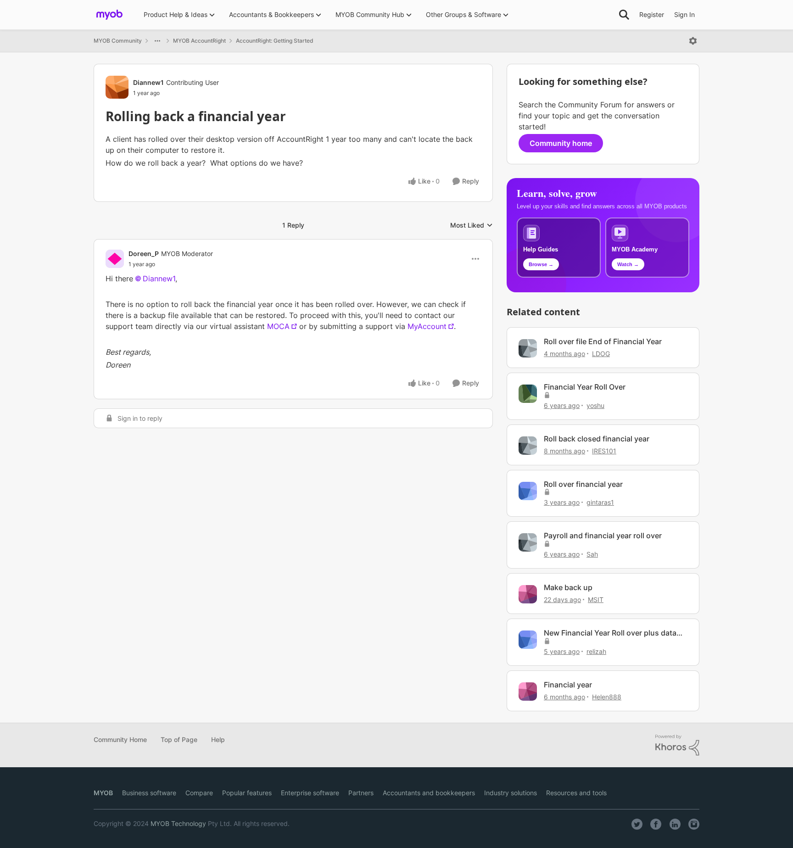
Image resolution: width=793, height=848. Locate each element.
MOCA (278, 326)
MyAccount (427, 326)
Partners (361, 793)
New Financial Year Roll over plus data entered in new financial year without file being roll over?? (615, 633)
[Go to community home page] (109, 14)
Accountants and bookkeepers (429, 793)
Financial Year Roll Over (584, 386)
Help (218, 739)
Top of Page (179, 739)
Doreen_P (143, 253)
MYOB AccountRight (199, 40)
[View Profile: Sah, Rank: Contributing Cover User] (528, 542)
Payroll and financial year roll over (603, 535)
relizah (596, 651)
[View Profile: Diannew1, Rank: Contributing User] (117, 87)
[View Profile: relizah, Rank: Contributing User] (528, 639)
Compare (199, 793)
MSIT (595, 599)
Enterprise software (310, 793)
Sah (592, 554)
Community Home (120, 739)
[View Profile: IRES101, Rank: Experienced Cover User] (528, 445)
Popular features (247, 793)
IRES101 (604, 451)
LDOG (601, 353)
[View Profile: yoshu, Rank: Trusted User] (528, 394)
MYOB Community (118, 40)
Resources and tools (576, 793)
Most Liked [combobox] (471, 225)
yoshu (595, 405)
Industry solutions (510, 793)
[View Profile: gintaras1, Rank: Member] (528, 491)
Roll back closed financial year (596, 438)
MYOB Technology (178, 823)
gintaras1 (600, 502)
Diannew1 (148, 82)
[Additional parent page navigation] (157, 40)
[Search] (624, 14)
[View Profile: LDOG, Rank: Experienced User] (528, 348)
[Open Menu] (693, 40)
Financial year (568, 684)
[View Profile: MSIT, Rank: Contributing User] (528, 594)
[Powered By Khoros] (677, 745)
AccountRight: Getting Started (274, 40)
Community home (561, 143)
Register (651, 14)
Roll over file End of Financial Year (603, 341)
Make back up (568, 587)
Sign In (684, 14)
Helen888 (606, 697)
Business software (149, 793)
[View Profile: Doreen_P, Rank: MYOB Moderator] (115, 259)
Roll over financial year (583, 484)
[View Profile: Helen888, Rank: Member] (528, 691)
